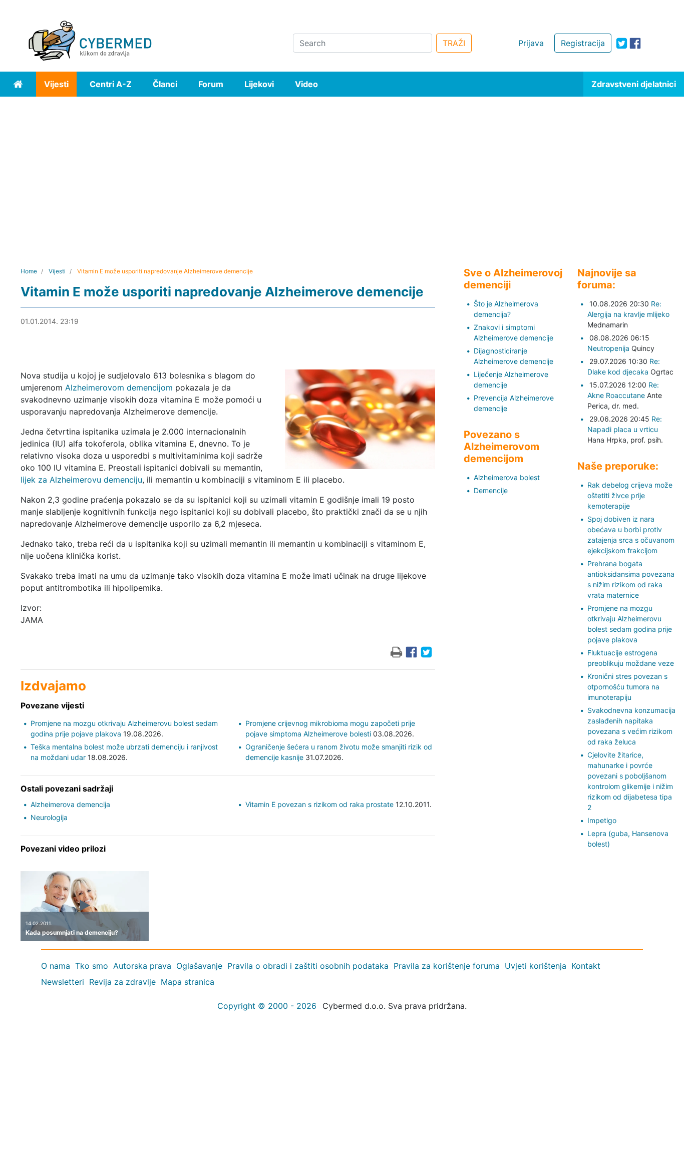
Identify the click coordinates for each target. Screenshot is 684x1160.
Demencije (491, 490)
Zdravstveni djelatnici (633, 84)
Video (306, 84)
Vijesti (56, 84)
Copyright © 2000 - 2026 (266, 1006)
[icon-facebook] (635, 43)
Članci (165, 84)
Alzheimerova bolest (507, 477)
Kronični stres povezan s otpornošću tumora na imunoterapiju (627, 686)
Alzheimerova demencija (70, 804)
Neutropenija (608, 348)
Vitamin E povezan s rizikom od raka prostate (319, 804)
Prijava (531, 43)
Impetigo (601, 820)
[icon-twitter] (621, 43)
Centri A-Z (111, 84)
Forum (210, 84)
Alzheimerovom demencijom (119, 387)
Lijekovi (259, 84)
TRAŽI (454, 43)
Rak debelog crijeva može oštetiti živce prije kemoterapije (629, 495)
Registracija (583, 43)
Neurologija (49, 817)
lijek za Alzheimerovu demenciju (81, 480)
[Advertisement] (342, 172)
